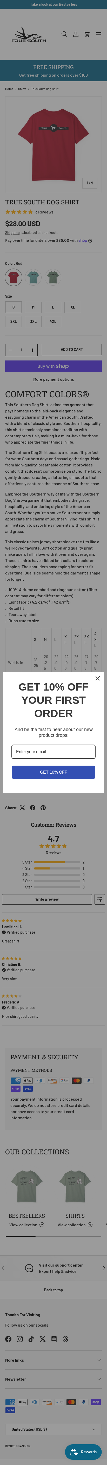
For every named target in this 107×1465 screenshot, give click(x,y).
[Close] (97, 678)
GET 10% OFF (53, 772)
